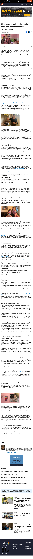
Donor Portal (14, 546)
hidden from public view (19, 168)
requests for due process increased (11, 171)
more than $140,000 (4, 256)
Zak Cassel (15, 516)
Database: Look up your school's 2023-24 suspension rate (10, 480)
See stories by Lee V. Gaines (11, 452)
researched (28, 320)
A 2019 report (3, 235)
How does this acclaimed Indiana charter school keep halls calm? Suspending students (14, 471)
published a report (23, 259)
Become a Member (14, 544)
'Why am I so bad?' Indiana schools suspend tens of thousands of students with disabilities (15, 483)
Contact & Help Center (14, 542)
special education (6, 438)
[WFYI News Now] (16, 460)
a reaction (20, 371)
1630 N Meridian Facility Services (27, 544)
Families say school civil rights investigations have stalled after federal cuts (13, 477)
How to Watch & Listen (21, 544)
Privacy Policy (5, 553)
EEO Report (27, 546)
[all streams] (31, 4)
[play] (2, 4)
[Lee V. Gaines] (3, 447)
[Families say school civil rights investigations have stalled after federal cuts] (7, 526)
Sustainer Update (23, 1)
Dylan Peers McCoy (16, 503)
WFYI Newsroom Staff (21, 542)
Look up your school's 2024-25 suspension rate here (9, 474)
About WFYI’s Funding (28, 542)
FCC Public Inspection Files (28, 548)
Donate (29, 1)
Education (2, 21)
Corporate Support (14, 548)
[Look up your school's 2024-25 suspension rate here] (7, 515)
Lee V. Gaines (4, 31)
